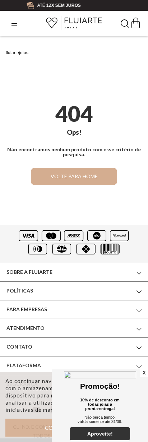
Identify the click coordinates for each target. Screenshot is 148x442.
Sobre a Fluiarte (29, 272)
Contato (19, 347)
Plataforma (23, 365)
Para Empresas (26, 309)
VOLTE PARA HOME (74, 176)
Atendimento (25, 328)
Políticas (19, 290)
